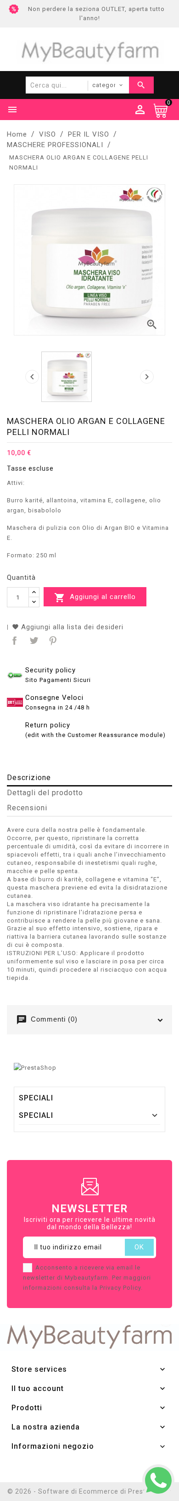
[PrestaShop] (35, 1067)
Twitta (32, 639)
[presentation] (32, 377)
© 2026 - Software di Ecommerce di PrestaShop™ (89, 1491)
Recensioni (27, 807)
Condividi (13, 639)
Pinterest (52, 639)
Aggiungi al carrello (95, 597)
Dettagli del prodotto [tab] (45, 792)
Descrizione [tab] (29, 777)
